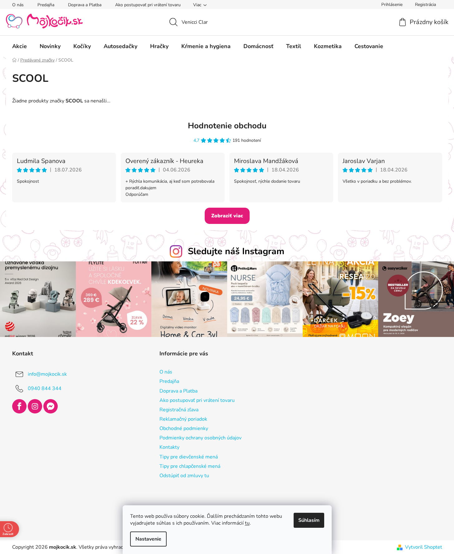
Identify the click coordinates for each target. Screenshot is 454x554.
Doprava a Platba (84, 5)
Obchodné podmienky (183, 428)
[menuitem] (19, 46)
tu (247, 523)
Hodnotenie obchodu (227, 125)
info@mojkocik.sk (47, 374)
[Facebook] (19, 406)
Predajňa (45, 5)
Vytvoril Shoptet (423, 547)
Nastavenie (148, 539)
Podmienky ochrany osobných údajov (200, 437)
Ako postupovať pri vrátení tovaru (148, 5)
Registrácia (425, 4)
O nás (18, 5)
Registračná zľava (178, 409)
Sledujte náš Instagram (236, 251)
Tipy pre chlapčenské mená (189, 466)
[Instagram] (35, 406)
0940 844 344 (44, 388)
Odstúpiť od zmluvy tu (184, 475)
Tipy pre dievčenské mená (188, 456)
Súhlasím (309, 520)
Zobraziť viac (227, 215)
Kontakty (169, 447)
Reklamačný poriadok (183, 419)
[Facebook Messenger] (50, 406)
